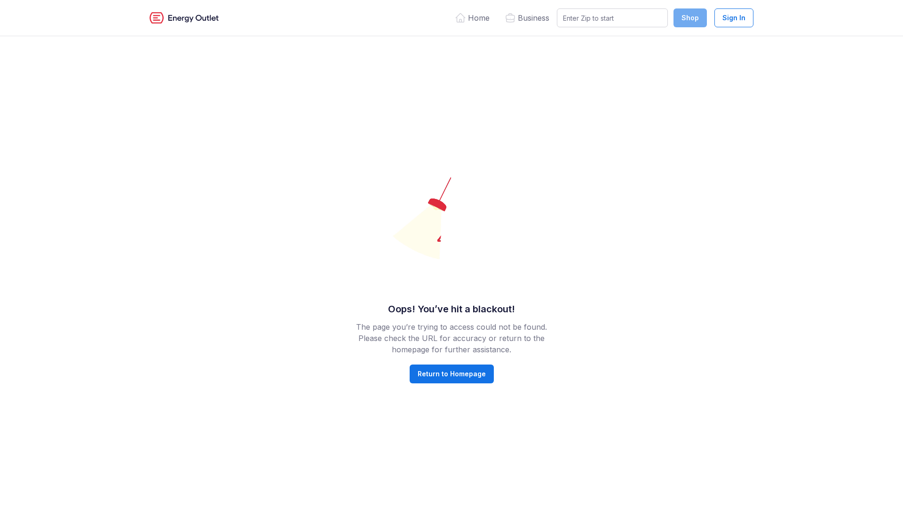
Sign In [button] (733, 18)
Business (533, 18)
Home (479, 18)
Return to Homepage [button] (452, 374)
